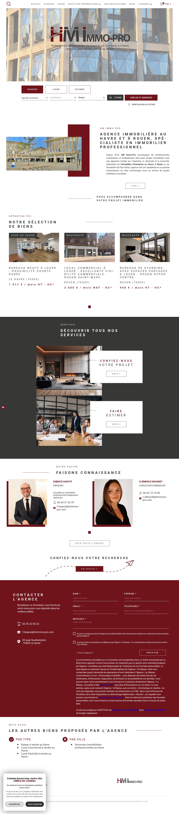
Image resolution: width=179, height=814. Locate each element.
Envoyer (153, 653)
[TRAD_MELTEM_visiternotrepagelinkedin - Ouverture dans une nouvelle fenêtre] (3, 407)
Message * (79, 619)
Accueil (36, 4)
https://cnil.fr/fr (107, 685)
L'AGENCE (144, 4)
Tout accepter (35, 804)
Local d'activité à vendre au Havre (36, 755)
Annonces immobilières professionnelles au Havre (89, 746)
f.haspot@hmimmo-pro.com (68, 508)
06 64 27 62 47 (65, 502)
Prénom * (130, 594)
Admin (117, 801)
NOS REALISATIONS (115, 4)
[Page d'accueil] (130, 784)
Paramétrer (14, 804)
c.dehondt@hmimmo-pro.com (155, 498)
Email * (78, 606)
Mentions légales (107, 801)
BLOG (132, 4)
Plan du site (95, 801)
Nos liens (124, 801)
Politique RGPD (135, 801)
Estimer (79, 89)
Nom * (77, 594)
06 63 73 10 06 (151, 492)
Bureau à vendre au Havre (35, 744)
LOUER (61, 4)
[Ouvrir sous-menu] (99, 4)
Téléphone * (132, 606)
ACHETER (49, 4)
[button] (89, 306)
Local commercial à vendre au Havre (38, 749)
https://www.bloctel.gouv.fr (111, 697)
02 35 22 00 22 (30, 623)
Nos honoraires (83, 801)
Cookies (145, 801)
